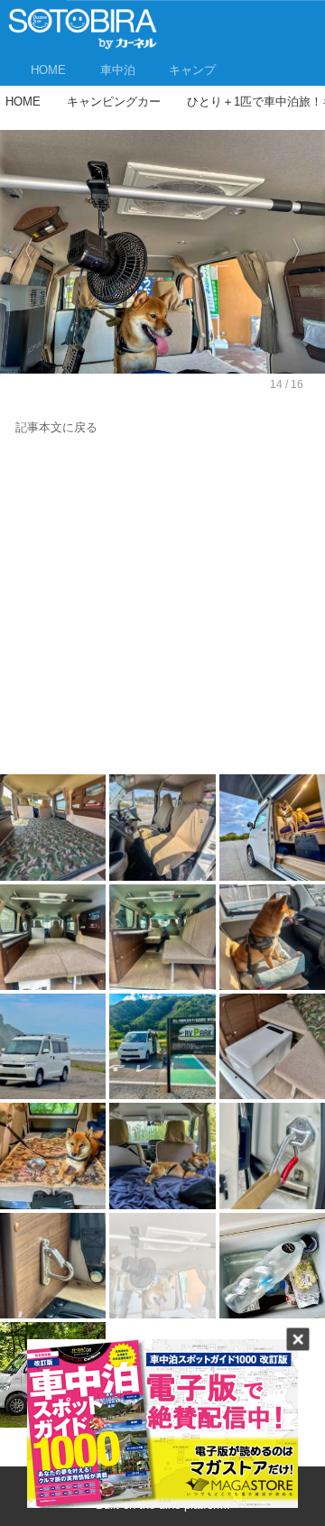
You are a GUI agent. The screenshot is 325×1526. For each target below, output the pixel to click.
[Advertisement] (162, 609)
